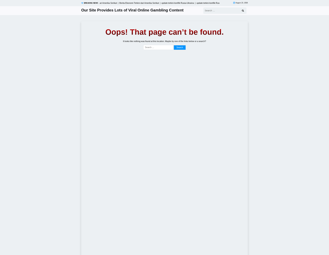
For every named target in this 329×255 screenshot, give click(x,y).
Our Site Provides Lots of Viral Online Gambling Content (132, 10)
